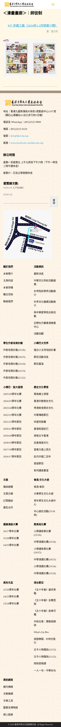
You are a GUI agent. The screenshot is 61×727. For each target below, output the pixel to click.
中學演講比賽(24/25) (45, 559)
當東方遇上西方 (42, 449)
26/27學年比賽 (11, 531)
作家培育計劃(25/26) (14, 350)
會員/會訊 (39, 486)
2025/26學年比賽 (12, 394)
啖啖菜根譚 (40, 663)
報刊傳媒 (8, 687)
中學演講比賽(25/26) (45, 542)
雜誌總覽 (8, 486)
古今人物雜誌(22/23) (45, 649)
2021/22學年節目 (12, 421)
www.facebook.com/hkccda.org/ (27, 143)
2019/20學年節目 (12, 435)
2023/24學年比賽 (12, 408)
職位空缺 (8, 294)
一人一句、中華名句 (45, 670)
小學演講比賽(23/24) (45, 566)
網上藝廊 (8, 714)
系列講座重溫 (41, 470)
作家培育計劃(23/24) (14, 364)
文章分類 (8, 493)
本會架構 (8, 287)
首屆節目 (39, 463)
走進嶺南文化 (41, 442)
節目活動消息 (41, 357)
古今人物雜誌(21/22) (45, 656)
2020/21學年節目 (12, 429)
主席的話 (8, 280)
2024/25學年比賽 (12, 401)
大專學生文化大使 (43, 493)
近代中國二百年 (42, 456)
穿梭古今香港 (41, 435)
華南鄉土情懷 (41, 394)
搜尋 (54, 201)
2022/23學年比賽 (12, 415)
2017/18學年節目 (12, 449)
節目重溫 (39, 364)
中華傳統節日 (41, 415)
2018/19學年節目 (12, 442)
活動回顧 (39, 333)
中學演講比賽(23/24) (45, 573)
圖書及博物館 (10, 707)
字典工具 (8, 700)
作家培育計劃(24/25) (14, 357)
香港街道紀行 (41, 429)
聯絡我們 (8, 301)
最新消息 (39, 273)
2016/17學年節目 (12, 456)
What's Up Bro (41, 632)
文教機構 (8, 693)
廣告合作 (8, 507)
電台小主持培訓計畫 (45, 350)
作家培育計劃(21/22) (14, 377)
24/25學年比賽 (11, 545)
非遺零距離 (40, 421)
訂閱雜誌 (8, 500)
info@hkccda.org (19, 136)
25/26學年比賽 (11, 538)
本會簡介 (8, 273)
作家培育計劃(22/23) (14, 371)
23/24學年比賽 (11, 603)
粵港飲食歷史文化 (43, 408)
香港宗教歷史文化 (43, 401)
